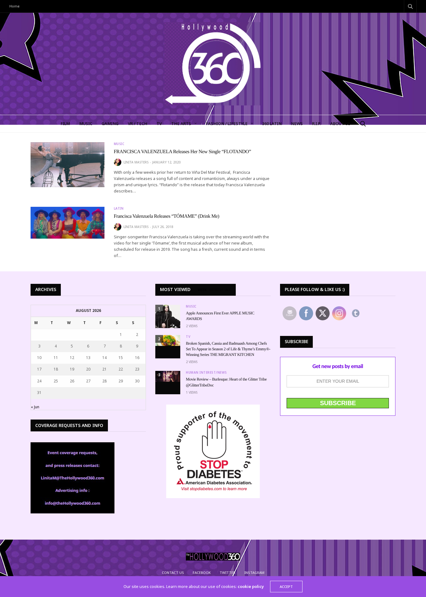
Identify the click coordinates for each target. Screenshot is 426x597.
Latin (119, 208)
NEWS (297, 123)
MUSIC (85, 123)
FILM (65, 123)
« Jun (35, 407)
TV (159, 123)
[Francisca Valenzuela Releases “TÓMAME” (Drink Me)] (67, 223)
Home (14, 6)
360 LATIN (272, 123)
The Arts (181, 123)
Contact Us (173, 572)
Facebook (202, 572)
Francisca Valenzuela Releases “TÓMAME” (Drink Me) (166, 216)
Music (119, 143)
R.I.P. (316, 123)
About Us (340, 123)
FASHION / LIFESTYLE (227, 123)
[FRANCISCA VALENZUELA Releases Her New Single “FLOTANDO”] (67, 164)
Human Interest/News (206, 372)
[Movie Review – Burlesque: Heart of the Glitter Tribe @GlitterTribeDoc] (167, 376)
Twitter (227, 572)
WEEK (202, 290)
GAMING (110, 123)
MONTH (216, 290)
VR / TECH (137, 123)
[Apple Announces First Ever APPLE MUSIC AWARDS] (167, 316)
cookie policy (251, 586)
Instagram (254, 572)
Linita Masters (135, 162)
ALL (228, 290)
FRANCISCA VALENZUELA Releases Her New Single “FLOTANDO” (182, 151)
